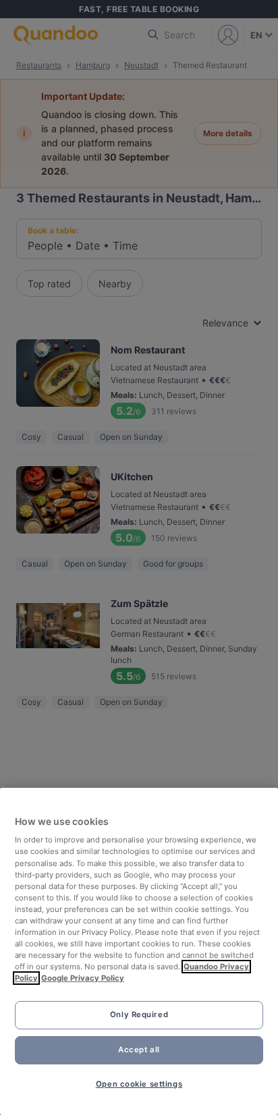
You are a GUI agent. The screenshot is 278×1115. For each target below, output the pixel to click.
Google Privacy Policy (82, 978)
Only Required (139, 1014)
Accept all (139, 1049)
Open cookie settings (139, 1084)
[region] (139, 951)
